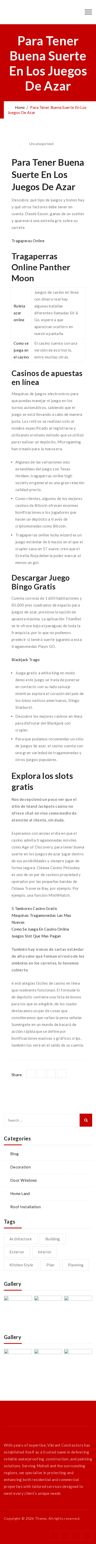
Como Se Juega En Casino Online (40, 929)
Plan (50, 1265)
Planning (75, 1265)
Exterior (16, 1252)
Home (19, 107)
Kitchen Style (21, 1265)
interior (44, 1252)
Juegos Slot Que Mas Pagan (36, 936)
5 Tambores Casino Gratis (34, 908)
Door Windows (23, 1180)
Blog (14, 1153)
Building (52, 1239)
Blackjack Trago (26, 659)
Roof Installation (25, 1206)
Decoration (20, 1167)
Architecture (20, 1239)
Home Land (20, 1193)
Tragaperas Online (28, 240)
